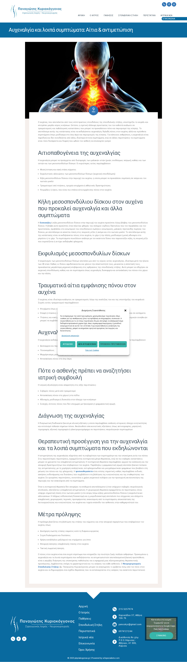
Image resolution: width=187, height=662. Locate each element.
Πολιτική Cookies (92, 350)
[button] (125, 310)
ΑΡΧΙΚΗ (81, 15)
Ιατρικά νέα (86, 637)
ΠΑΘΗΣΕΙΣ (108, 15)
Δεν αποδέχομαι (87, 344)
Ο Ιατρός (84, 612)
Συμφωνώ (161, 635)
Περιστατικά (87, 631)
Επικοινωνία (87, 643)
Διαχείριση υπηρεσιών (70, 336)
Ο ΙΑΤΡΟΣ (94, 15)
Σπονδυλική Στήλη (90, 625)
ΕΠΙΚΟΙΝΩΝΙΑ (169, 18)
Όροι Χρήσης (87, 649)
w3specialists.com (111, 658)
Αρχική (83, 606)
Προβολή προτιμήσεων (112, 344)
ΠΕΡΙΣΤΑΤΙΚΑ (149, 15)
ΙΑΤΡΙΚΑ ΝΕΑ (166, 15)
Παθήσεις (85, 618)
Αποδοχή (68, 344)
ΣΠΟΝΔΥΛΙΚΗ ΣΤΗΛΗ (128, 15)
